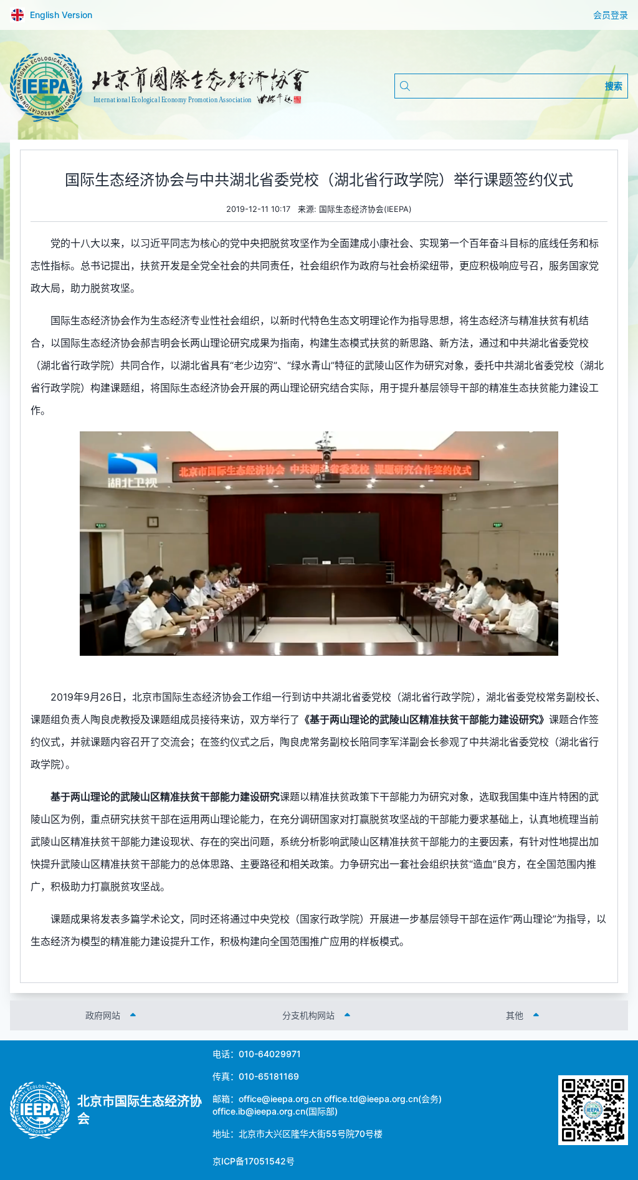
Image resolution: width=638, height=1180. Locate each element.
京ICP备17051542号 (253, 1161)
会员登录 (610, 14)
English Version (61, 14)
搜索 (613, 85)
